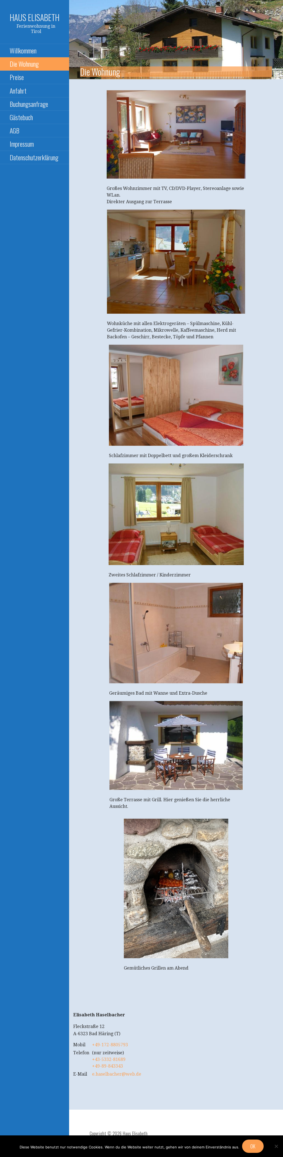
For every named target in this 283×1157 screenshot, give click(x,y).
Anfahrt (18, 91)
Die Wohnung (24, 64)
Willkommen (23, 50)
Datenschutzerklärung (34, 157)
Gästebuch (21, 117)
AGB (14, 130)
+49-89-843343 (107, 1066)
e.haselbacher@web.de (116, 1074)
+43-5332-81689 (108, 1059)
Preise (17, 77)
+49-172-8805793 (110, 1044)
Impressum (22, 144)
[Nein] (276, 1146)
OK (252, 1146)
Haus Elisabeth (34, 17)
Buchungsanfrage (29, 104)
